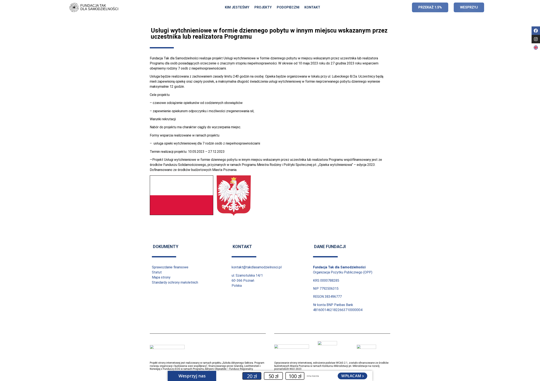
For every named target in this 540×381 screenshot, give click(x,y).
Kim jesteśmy (237, 7)
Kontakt (312, 7)
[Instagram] (536, 39)
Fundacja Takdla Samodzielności (99, 7)
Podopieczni (288, 7)
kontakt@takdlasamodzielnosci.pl (257, 267)
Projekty (263, 7)
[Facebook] (536, 30)
